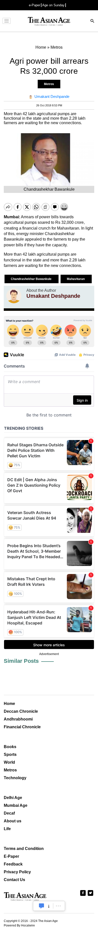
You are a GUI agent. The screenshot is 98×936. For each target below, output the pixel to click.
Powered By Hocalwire (19, 925)
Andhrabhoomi (18, 719)
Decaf (9, 813)
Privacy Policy (17, 872)
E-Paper (11, 856)
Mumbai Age (15, 805)
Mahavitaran (76, 279)
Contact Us (14, 880)
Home (9, 703)
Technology (15, 778)
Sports (10, 754)
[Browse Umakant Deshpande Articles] (13, 295)
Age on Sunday (53, 5)
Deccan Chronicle (21, 711)
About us (12, 821)
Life (7, 829)
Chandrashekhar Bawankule (31, 279)
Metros (49, 84)
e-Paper (34, 5)
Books (10, 747)
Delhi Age (13, 798)
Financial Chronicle (22, 727)
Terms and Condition (24, 848)
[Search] (92, 21)
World (9, 762)
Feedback (13, 864)
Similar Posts (21, 661)
